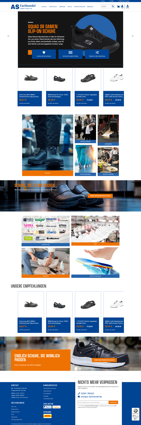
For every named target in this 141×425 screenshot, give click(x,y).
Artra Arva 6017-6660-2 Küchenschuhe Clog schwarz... (29, 96)
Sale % (70, 7)
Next (131, 36)
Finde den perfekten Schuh (100, 196)
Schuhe (44, 7)
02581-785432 (20, 393)
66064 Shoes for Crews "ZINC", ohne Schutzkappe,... (58, 96)
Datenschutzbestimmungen (91, 405)
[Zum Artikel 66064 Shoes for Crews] (59, 78)
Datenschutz (14, 409)
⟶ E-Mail (111, 1)
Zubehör (62, 7)
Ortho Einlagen (79, 7)
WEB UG (49, 424)
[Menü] (138, 409)
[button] (112, 5)
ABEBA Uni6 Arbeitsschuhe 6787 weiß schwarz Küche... (114, 96)
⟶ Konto (102, 1)
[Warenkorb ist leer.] (118, 6)
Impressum (14, 417)
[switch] (135, 419)
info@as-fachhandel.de (21, 397)
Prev (10, 36)
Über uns (13, 406)
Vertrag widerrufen (16, 419)
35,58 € (51, 100)
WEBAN (44, 424)
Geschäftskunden (48, 399)
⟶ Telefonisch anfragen (123, 1)
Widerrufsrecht (15, 412)
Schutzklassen (47, 393)
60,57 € (23, 100)
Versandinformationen (49, 388)
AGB (12, 414)
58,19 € (108, 100)
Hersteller (53, 7)
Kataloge (90, 7)
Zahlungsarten (47, 391)
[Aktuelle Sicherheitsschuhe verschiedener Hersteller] (23, 6)
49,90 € (80, 100)
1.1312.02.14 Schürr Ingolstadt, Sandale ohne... (86, 96)
